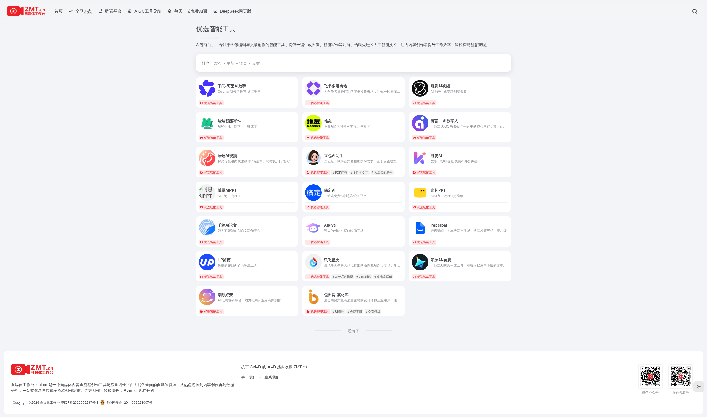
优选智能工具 (213, 102)
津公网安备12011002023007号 (128, 402)
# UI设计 (338, 311)
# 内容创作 (363, 276)
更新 (230, 63)
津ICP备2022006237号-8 (80, 402)
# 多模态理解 (383, 276)
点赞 (256, 63)
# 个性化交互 (359, 172)
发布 (218, 63)
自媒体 (66, 384)
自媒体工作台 (50, 402)
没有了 (353, 330)
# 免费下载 (354, 311)
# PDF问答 (340, 172)
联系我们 (272, 377)
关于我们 (249, 377)
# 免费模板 (373, 311)
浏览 (243, 63)
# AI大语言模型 (343, 276)
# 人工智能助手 (382, 172)
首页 (58, 11)
